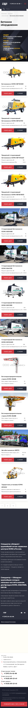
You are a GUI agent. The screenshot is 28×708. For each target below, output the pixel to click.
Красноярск (21, 3)
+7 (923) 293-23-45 (10, 683)
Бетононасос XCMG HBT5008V (12, 84)
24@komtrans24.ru (7, 659)
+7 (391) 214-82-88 (15, 3)
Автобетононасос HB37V (10, 450)
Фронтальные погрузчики (8, 622)
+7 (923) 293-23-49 (10, 678)
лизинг (20, 93)
